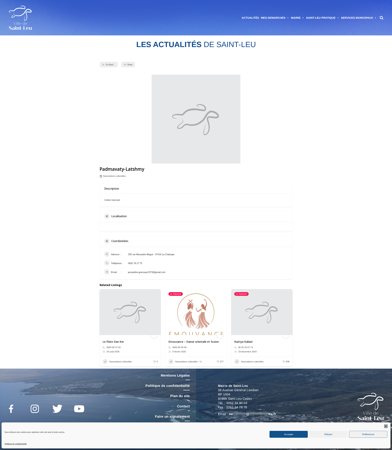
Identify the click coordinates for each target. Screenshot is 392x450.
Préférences (368, 434)
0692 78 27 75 (135, 263)
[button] (385, 426)
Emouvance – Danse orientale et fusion (193, 341)
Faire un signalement (172, 416)
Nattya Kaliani (243, 341)
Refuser (328, 434)
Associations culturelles (114, 176)
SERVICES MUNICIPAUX (357, 17)
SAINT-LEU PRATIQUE (320, 17)
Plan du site (180, 396)
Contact (183, 406)
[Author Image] (154, 335)
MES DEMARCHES (273, 17)
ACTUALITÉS (250, 17)
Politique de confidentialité (16, 444)
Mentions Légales (175, 375)
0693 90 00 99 (179, 347)
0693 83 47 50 (114, 347)
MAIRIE (296, 17)
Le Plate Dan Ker (113, 341)
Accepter (288, 434)
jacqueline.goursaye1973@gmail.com (147, 272)
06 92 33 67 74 (245, 347)
